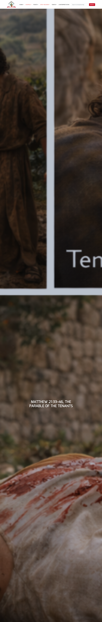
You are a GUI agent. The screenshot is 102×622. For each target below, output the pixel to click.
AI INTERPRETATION (64, 4)
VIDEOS (54, 4)
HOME (21, 4)
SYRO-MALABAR (44, 4)
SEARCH (92, 4)
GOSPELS (28, 4)
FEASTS (35, 4)
